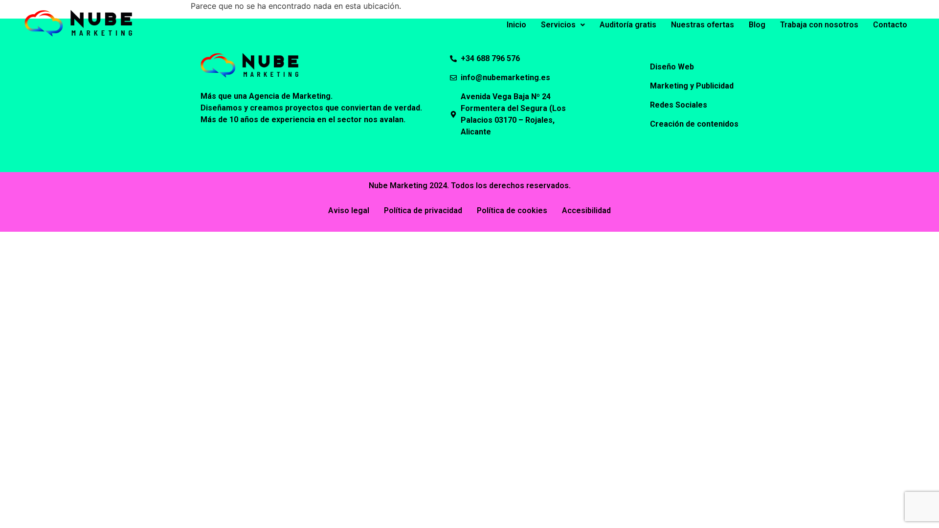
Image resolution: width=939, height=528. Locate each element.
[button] (563, 25)
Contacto (890, 24)
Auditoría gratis (628, 24)
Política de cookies (512, 210)
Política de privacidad (423, 210)
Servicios (558, 24)
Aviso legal (348, 210)
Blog (757, 24)
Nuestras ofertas (702, 24)
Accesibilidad (586, 210)
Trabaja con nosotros (819, 24)
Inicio (516, 24)
